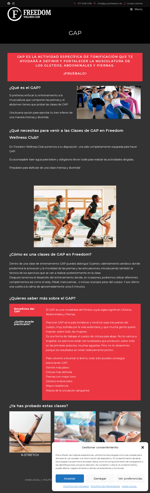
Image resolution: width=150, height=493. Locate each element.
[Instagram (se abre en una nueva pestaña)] (13, 3)
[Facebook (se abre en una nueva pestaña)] (9, 3)
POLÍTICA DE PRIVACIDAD (105, 486)
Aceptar (70, 478)
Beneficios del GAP (24, 310)
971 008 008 (85, 3)
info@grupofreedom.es (110, 3)
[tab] (25, 310)
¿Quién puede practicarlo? (24, 323)
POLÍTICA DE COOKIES (76, 486)
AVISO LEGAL (129, 486)
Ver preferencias (130, 478)
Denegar (100, 478)
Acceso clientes (134, 3)
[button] (143, 447)
